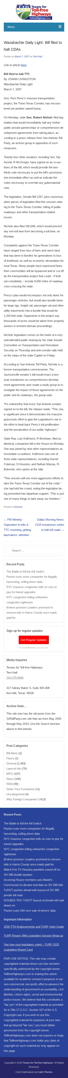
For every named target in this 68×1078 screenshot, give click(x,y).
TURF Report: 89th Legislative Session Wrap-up (33, 935)
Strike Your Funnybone (20, 789)
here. (24, 65)
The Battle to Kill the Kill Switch (25, 571)
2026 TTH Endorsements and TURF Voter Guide (34, 926)
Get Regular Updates (34, 639)
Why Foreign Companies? (22, 799)
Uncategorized (15, 794)
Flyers (10, 758)
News (10, 778)
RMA (9, 784)
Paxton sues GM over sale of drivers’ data (30, 910)
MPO (9, 773)
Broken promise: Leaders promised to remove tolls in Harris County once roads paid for (31, 612)
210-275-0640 (14, 677)
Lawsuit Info (13, 768)
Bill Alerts (12, 753)
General (18, 507)
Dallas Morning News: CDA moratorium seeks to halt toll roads (49, 524)
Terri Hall (37, 56)
